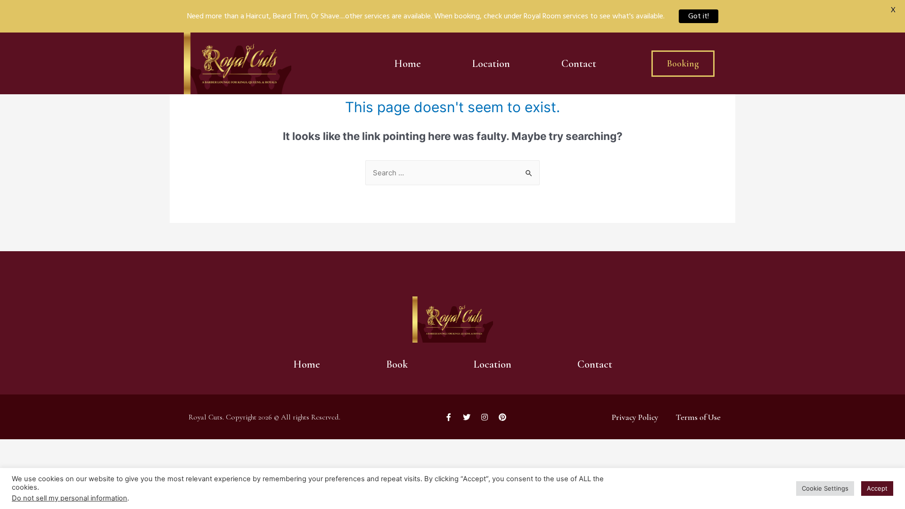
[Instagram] (484, 417)
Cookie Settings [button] (825, 488)
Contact (578, 63)
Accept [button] (877, 488)
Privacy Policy (635, 417)
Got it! (698, 16)
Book (397, 364)
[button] (683, 63)
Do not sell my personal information (69, 498)
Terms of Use (698, 417)
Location (491, 63)
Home (407, 63)
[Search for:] (452, 172)
